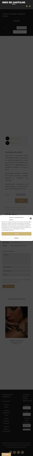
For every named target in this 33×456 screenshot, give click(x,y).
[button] (30, 218)
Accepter (16, 233)
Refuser (16, 238)
